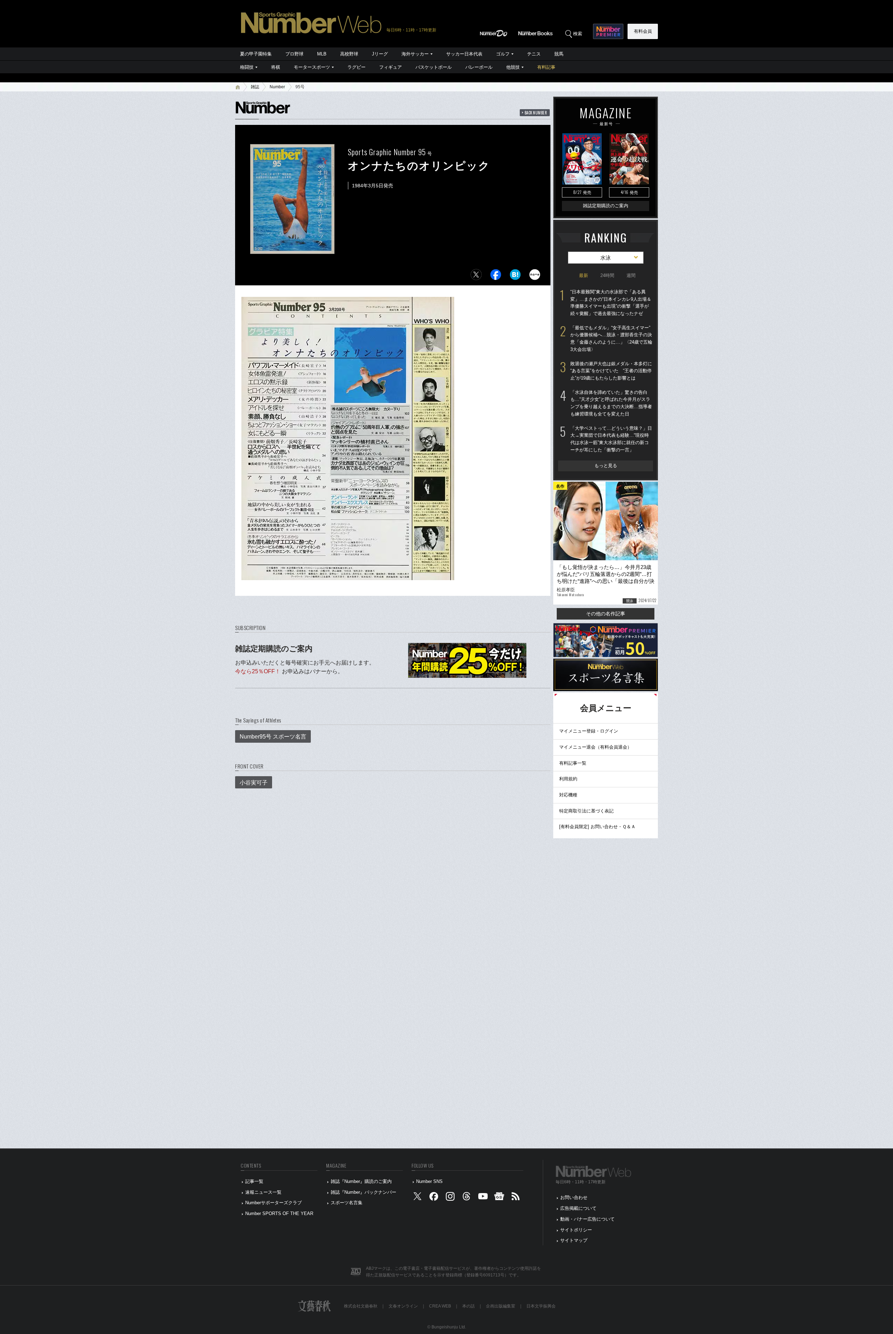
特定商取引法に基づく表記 (586, 811)
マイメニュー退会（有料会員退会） (595, 747)
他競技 (513, 67)
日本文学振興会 (541, 1306)
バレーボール (479, 67)
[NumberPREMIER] (608, 31)
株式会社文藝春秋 (360, 1306)
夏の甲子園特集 (256, 54)
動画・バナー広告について (587, 1219)
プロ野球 (294, 54)
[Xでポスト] (476, 276)
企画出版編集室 (500, 1306)
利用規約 (568, 778)
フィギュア (390, 67)
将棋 (275, 67)
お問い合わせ (573, 1197)
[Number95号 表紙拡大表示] (292, 249)
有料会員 (643, 31)
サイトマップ (573, 1240)
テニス (534, 54)
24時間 (607, 275)
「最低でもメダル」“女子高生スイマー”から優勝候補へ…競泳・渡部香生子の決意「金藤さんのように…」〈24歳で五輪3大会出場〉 (611, 338)
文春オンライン (403, 1306)
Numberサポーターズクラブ (273, 1202)
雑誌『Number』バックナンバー (363, 1192)
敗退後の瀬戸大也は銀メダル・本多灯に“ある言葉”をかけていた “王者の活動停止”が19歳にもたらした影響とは (611, 371)
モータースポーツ (312, 67)
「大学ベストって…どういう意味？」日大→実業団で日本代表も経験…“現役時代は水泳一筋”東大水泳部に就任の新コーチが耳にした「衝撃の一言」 (611, 439)
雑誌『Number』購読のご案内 (361, 1181)
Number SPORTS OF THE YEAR (279, 1213)
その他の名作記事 (605, 613)
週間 (631, 275)
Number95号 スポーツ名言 (273, 737)
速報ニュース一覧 (263, 1192)
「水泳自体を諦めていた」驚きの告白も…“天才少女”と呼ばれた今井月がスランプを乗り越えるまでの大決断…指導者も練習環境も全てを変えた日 (611, 403)
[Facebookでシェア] (495, 276)
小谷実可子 (254, 783)
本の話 (468, 1306)
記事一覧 (254, 1181)
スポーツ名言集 (346, 1202)
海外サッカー (415, 54)
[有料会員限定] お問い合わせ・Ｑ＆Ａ (597, 826)
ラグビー (356, 67)
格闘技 (247, 67)
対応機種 (568, 794)
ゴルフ (503, 54)
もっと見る (605, 465)
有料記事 (546, 67)
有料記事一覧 (572, 763)
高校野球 (349, 54)
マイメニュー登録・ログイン (588, 731)
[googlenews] (499, 1197)
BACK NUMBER (536, 112)
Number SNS (429, 1181)
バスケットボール (433, 67)
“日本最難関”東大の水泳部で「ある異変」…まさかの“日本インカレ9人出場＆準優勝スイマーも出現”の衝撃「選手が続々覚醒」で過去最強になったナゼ (610, 302)
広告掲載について (578, 1208)
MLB (322, 54)
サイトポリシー (576, 1229)
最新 (583, 275)
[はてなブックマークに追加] (515, 276)
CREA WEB (440, 1306)
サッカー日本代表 (464, 54)
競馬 (558, 54)
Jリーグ (380, 54)
